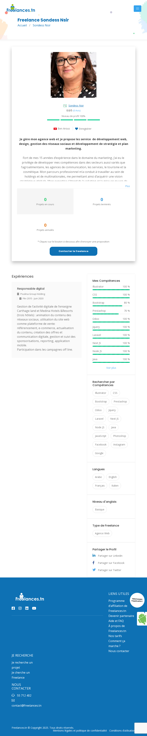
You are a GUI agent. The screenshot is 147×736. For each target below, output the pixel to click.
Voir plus (111, 367)
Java (113, 427)
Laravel (99, 418)
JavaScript (100, 436)
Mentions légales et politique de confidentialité (80, 730)
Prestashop (120, 401)
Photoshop (119, 436)
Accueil (22, 25)
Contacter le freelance (73, 251)
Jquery (112, 410)
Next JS (114, 418)
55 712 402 (23, 695)
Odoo (98, 410)
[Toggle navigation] (137, 8)
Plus (127, 186)
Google (99, 453)
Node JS (99, 427)
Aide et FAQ (116, 621)
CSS (115, 393)
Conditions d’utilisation (122, 730)
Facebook (100, 444)
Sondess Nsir (76, 105)
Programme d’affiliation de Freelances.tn (117, 606)
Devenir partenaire (121, 616)
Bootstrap (101, 401)
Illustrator (100, 393)
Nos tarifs (115, 636)
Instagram (119, 444)
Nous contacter (118, 651)
